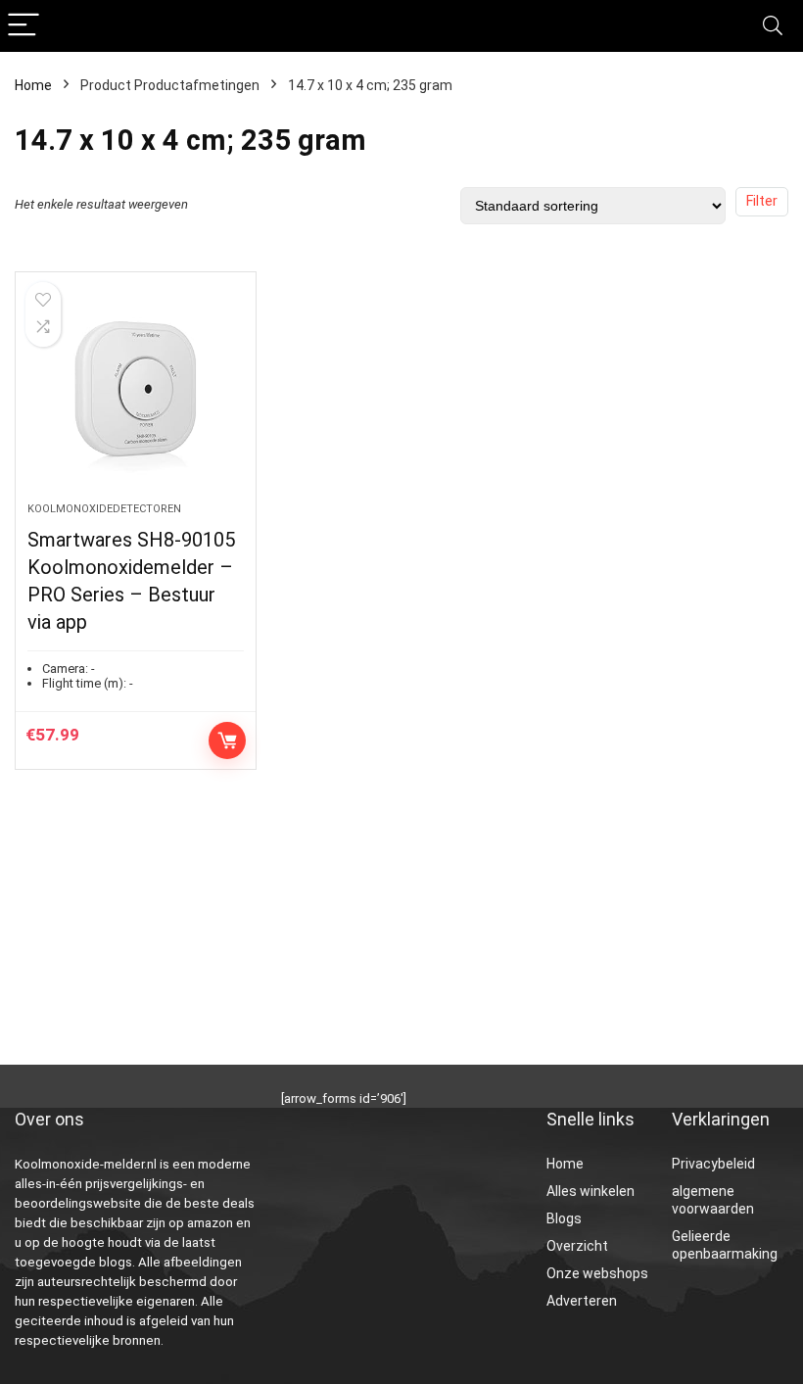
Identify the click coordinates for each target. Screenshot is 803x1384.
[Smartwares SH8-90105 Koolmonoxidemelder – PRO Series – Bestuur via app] (135, 397)
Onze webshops (597, 1273)
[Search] (772, 26)
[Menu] (23, 26)
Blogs (564, 1218)
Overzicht (577, 1246)
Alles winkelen (590, 1191)
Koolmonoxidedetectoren (104, 508)
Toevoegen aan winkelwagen (227, 740)
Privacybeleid (713, 1163)
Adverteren (581, 1301)
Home (33, 85)
